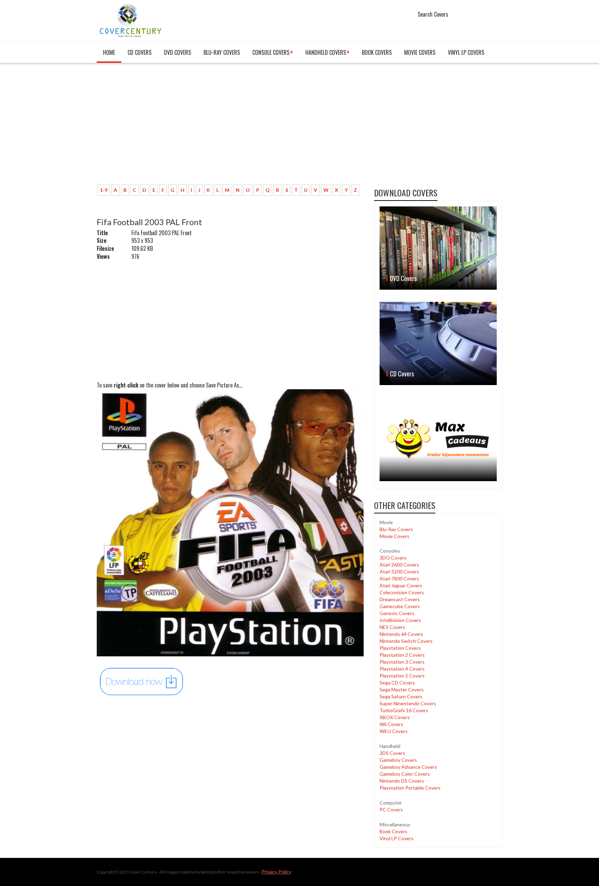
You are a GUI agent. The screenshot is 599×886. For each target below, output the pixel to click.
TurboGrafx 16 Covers (404, 710)
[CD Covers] (438, 343)
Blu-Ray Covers (221, 52)
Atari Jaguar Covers (401, 585)
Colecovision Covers (402, 592)
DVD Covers (177, 52)
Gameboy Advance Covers (408, 767)
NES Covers (392, 627)
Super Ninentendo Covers (408, 703)
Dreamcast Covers (400, 599)
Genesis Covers (397, 613)
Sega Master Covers (402, 689)
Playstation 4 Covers (402, 669)
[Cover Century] (131, 20)
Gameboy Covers (398, 760)
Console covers (270, 52)
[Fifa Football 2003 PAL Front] (142, 681)
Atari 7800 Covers (399, 578)
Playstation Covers (400, 648)
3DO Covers (393, 558)
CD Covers (139, 52)
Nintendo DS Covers (402, 781)
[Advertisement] (230, 127)
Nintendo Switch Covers (406, 641)
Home (109, 52)
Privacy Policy (276, 872)
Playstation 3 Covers (402, 662)
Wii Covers (391, 724)
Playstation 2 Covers (402, 655)
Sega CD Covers (397, 682)
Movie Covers (419, 52)
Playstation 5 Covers (402, 676)
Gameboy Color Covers (405, 774)
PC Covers (391, 809)
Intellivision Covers (400, 620)
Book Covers (377, 52)
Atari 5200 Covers (399, 571)
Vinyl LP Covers (466, 52)
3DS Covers (392, 753)
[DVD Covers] (438, 248)
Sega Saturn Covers (401, 696)
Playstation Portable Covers (410, 788)
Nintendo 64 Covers (401, 634)
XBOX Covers (395, 717)
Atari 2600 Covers (399, 565)
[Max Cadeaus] (438, 439)
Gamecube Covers (400, 606)
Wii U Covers (394, 731)
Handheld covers (325, 52)
